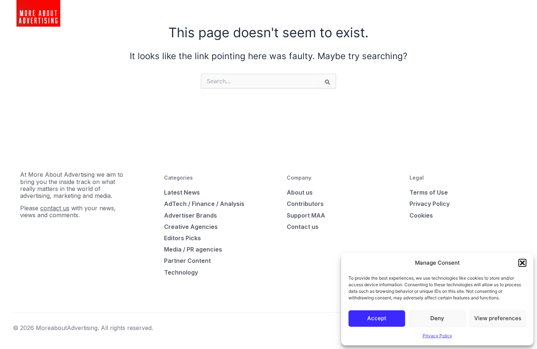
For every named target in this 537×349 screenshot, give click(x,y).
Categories (216, 13)
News (186, 13)
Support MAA (306, 215)
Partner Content (187, 260)
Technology (181, 272)
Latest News (182, 192)
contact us (54, 208)
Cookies (421, 215)
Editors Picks (182, 238)
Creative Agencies (191, 226)
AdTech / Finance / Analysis (204, 203)
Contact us (303, 226)
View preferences (497, 318)
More (246, 13)
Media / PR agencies (193, 249)
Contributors (305, 203)
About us (300, 192)
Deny (437, 318)
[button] (522, 262)
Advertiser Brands (190, 215)
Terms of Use (429, 192)
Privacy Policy (437, 335)
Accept (376, 318)
